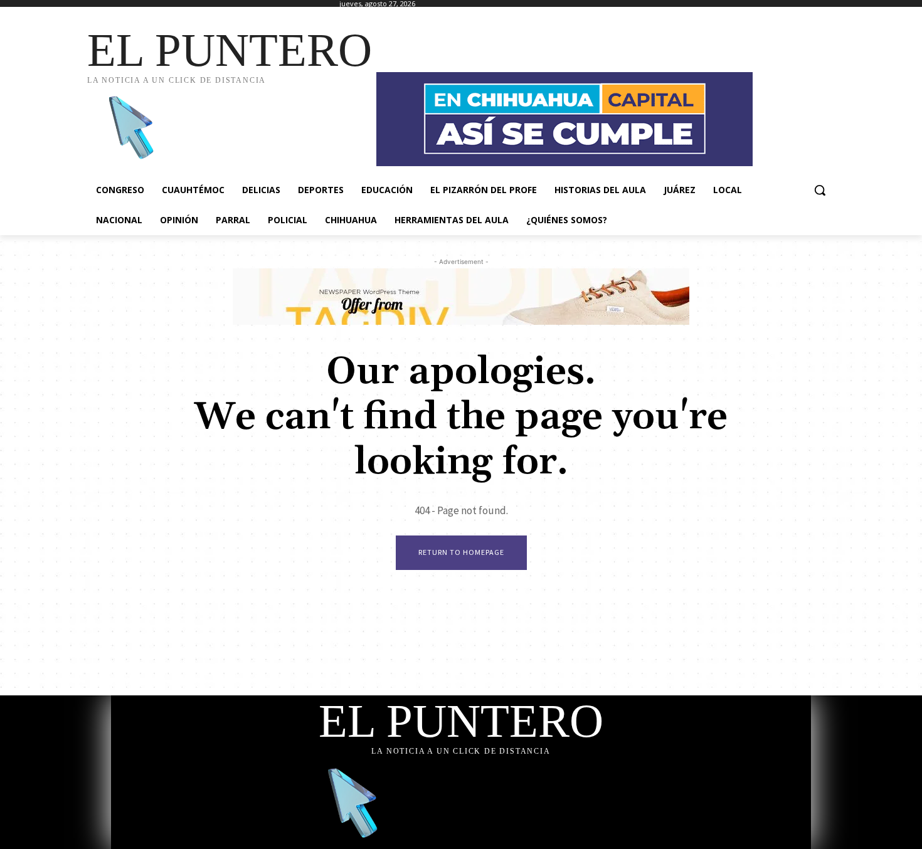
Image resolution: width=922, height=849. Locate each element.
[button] (820, 190)
